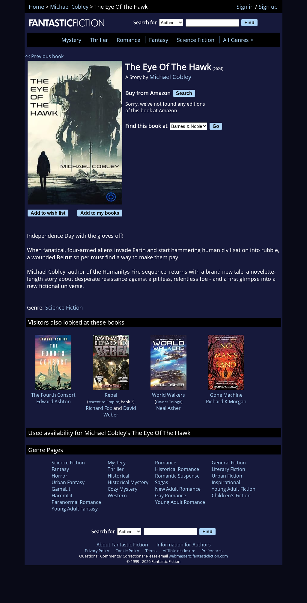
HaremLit (62, 495)
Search (184, 93)
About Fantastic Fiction (122, 544)
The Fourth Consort (53, 395)
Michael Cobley (170, 77)
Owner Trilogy (168, 401)
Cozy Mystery (122, 489)
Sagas (161, 482)
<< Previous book (44, 56)
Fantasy (158, 39)
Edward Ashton (53, 401)
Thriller (99, 39)
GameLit (61, 489)
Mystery (71, 39)
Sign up (268, 6)
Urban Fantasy (68, 482)
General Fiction (229, 462)
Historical (118, 475)
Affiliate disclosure (179, 550)
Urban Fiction (227, 475)
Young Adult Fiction (233, 489)
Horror (59, 475)
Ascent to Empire (104, 401)
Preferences (211, 550)
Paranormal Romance (76, 502)
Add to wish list (48, 213)
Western (117, 495)
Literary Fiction (228, 469)
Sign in (245, 6)
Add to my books (99, 213)
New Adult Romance (178, 489)
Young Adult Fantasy (75, 508)
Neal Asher (168, 408)
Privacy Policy (97, 550)
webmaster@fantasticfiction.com (198, 556)
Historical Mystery (128, 482)
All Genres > (239, 39)
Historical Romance (177, 469)
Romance (128, 39)
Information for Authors (183, 544)
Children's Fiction (231, 495)
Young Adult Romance (180, 502)
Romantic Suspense (177, 475)
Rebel (111, 395)
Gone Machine (226, 395)
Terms (150, 550)
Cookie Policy (127, 550)
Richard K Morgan (226, 401)
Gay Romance (170, 495)
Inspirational (226, 482)
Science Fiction (195, 39)
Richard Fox (99, 408)
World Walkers (168, 395)
